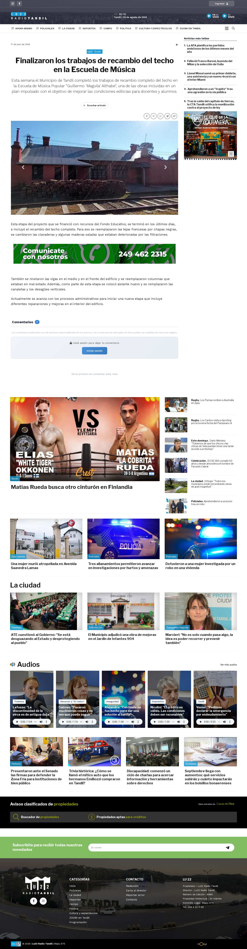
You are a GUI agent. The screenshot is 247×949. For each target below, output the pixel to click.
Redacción (132, 885)
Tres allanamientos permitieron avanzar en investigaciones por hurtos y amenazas (123, 566)
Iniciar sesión (94, 350)
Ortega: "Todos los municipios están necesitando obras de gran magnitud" (211, 484)
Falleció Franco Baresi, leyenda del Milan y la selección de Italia (209, 62)
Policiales (47, 28)
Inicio (72, 885)
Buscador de (40, 817)
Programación (78, 922)
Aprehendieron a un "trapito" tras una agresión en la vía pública (210, 90)
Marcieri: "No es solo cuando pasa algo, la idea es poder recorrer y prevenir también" (199, 639)
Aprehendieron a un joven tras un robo (211, 503)
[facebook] (19, 3)
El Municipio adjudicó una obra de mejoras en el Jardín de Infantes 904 (122, 637)
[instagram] (12, 3)
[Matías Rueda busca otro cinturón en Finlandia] (85, 439)
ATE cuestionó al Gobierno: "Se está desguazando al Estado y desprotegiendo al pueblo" (45, 639)
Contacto (131, 899)
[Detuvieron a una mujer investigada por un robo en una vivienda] (201, 539)
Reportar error (135, 895)
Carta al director (136, 890)
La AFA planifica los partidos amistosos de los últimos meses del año (210, 48)
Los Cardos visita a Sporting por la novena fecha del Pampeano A (211, 422)
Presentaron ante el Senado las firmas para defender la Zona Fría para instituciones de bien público (36, 777)
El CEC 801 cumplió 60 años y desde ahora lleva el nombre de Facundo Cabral (212, 463)
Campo (108, 28)
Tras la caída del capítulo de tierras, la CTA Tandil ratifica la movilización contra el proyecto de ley (210, 104)
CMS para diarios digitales (221, 944)
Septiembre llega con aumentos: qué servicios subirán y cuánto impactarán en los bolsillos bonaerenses (208, 777)
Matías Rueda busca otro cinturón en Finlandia (72, 487)
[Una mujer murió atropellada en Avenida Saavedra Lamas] (46, 539)
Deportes (89, 28)
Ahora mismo (23, 28)
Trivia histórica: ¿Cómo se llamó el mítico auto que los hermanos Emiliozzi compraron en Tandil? (94, 777)
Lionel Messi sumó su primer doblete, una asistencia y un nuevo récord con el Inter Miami (211, 76)
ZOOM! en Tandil (190, 28)
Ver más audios (228, 664)
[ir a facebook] (33, 901)
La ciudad (68, 28)
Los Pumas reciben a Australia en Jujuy (212, 401)
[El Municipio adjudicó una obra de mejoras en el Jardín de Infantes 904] (123, 611)
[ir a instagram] (43, 901)
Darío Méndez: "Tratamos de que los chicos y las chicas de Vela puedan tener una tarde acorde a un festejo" (212, 444)
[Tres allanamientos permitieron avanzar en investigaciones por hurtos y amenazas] (123, 539)
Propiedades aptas (121, 817)
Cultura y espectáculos (155, 28)
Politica (125, 28)
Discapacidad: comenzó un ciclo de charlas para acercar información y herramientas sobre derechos (150, 777)
